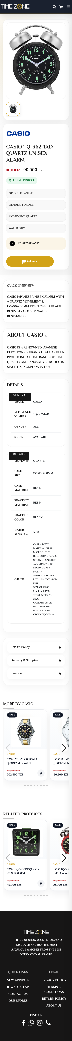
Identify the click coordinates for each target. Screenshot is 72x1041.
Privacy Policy (54, 980)
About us (54, 1005)
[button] (64, 748)
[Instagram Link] (39, 1023)
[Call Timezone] (48, 1023)
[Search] (54, 7)
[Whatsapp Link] (31, 1023)
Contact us (18, 994)
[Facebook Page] (23, 1023)
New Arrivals (18, 980)
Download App (18, 987)
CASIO (11, 754)
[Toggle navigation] (68, 6)
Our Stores (18, 1001)
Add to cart (32, 261)
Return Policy (54, 999)
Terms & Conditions (54, 990)
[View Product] (41, 773)
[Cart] (61, 7)
